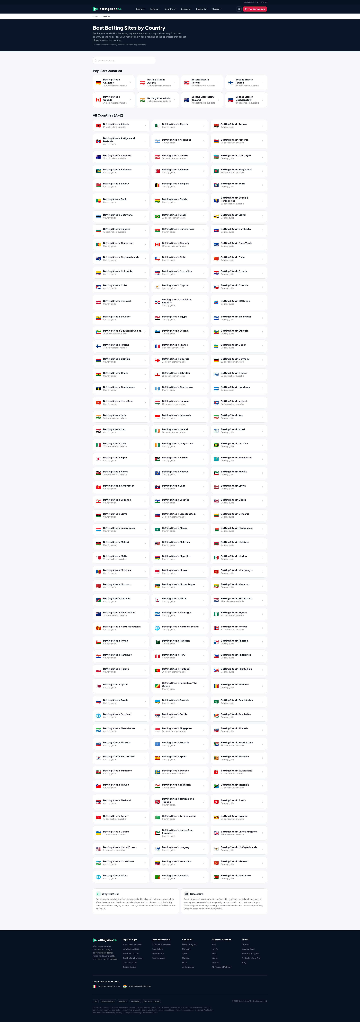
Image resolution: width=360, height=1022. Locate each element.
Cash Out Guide (130, 962)
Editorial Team (248, 949)
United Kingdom (189, 944)
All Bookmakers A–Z (251, 958)
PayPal (215, 949)
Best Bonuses (158, 958)
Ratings (140, 9)
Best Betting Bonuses (132, 958)
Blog (244, 962)
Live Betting (157, 949)
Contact (245, 944)
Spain (184, 953)
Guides (215, 9)
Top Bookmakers (256, 9)
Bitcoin (215, 958)
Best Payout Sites (131, 953)
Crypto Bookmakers (161, 944)
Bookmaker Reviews (132, 944)
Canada (185, 958)
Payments (201, 9)
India (184, 962)
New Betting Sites (131, 949)
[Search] (239, 9)
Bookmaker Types (250, 953)
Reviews (154, 9)
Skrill (214, 953)
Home (95, 16)
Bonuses (185, 9)
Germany (186, 949)
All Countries (188, 967)
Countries (170, 9)
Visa (214, 944)
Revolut (215, 962)
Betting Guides (129, 967)
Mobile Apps (158, 953)
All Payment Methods (221, 967)
